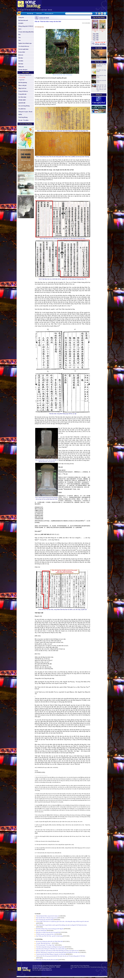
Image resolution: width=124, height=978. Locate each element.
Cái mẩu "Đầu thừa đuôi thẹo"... (44, 943)
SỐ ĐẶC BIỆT (22, 100)
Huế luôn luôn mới (23, 20)
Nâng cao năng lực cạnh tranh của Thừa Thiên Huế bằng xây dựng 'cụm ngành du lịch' (57, 950)
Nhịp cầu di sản (22, 88)
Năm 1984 (95, 36)
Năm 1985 (95, 38)
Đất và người (25, 72)
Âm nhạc (20, 58)
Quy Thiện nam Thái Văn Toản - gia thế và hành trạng (49, 936)
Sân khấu (20, 60)
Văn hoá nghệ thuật (23, 49)
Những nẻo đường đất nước (25, 75)
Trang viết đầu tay (23, 91)
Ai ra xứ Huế (22, 77)
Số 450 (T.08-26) (95, 30)
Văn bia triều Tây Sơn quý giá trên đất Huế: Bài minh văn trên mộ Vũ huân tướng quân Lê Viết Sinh (60, 956)
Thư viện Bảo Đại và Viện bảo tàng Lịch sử (46, 917)
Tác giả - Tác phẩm (23, 120)
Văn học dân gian (22, 69)
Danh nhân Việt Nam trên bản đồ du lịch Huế (47, 959)
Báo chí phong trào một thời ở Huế (44, 919)
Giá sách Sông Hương (24, 105)
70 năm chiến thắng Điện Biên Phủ (26, 33)
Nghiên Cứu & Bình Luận (24, 43)
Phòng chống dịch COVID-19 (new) (25, 28)
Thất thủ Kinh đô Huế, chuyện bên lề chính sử (47, 916)
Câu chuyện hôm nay (23, 46)
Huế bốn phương (22, 82)
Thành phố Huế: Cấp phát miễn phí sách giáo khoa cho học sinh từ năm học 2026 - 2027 (101, 87)
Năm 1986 (95, 40)
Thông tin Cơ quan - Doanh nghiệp (25, 113)
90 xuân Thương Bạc (41, 930)
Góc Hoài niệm (22, 97)
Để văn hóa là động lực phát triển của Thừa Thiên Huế (49, 941)
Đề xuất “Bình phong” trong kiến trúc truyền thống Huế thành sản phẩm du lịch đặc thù (57, 952)
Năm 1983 (95, 34)
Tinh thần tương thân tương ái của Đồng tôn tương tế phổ (50, 947)
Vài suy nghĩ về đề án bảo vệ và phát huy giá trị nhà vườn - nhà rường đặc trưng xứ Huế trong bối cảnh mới (62, 921)
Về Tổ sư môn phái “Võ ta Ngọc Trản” (45, 945)
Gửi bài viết (39, 13)
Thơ (19, 40)
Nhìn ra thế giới (22, 85)
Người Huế (21, 79)
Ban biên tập (30, 13)
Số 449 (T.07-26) (102, 30)
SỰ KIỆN (20, 23)
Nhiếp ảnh (21, 66)
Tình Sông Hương (23, 117)
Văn (19, 37)
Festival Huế (21, 52)
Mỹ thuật (20, 63)
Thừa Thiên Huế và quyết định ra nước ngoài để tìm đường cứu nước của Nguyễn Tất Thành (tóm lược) (61, 925)
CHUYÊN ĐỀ (21, 103)
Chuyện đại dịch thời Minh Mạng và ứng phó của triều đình (51, 954)
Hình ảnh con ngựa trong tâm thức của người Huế (48, 932)
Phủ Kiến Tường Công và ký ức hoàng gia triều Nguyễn (50, 928)
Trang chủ (21, 17)
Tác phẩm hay (22, 108)
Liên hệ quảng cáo (49, 13)
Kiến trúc (20, 55)
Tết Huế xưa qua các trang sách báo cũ (45, 934)
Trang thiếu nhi (22, 94)
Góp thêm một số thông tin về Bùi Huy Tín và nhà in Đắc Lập (51, 948)
